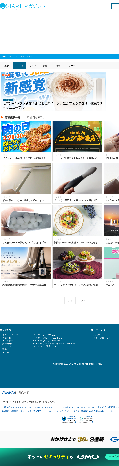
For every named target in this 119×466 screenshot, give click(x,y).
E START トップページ (9, 56)
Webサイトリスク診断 (86, 407)
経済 (58, 65)
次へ (83, 300)
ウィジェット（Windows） (46, 335)
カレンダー (7, 340)
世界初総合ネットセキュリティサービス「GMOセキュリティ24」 (28, 407)
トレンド (26, 56)
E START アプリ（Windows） (48, 340)
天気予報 (6, 338)
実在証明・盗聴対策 (10, 411)
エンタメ (32, 65)
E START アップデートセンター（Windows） (55, 343)
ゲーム (5, 352)
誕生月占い (7, 343)
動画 (4, 349)
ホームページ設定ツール (45, 346)
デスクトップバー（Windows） (48, 338)
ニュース (6, 346)
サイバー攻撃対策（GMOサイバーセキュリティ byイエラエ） (45, 411)
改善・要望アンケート (104, 338)
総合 (6, 65)
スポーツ (70, 65)
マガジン (36, 56)
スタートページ (10, 335)
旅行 (45, 65)
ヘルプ (96, 335)
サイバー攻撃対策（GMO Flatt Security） (89, 411)
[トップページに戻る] (11, 6)
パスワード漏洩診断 (65, 407)
